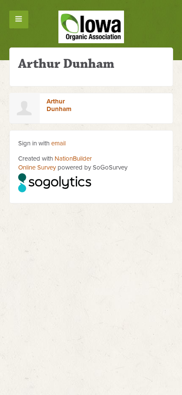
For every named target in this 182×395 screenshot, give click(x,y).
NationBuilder (73, 158)
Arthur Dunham (59, 105)
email (58, 143)
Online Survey (37, 167)
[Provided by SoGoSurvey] (55, 181)
